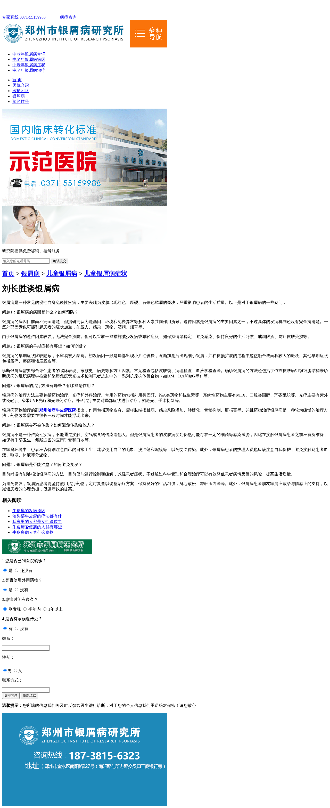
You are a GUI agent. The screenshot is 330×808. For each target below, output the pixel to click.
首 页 (17, 80)
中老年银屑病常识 (28, 54)
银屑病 (18, 96)
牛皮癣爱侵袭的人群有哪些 (37, 527)
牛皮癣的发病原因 (28, 510)
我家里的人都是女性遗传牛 (37, 521)
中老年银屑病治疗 (28, 70)
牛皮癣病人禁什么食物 (33, 532)
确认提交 (59, 261)
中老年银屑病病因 (28, 59)
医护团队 (20, 90)
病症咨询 (68, 17)
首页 (8, 273)
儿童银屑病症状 (105, 273)
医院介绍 (20, 85)
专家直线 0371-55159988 (24, 17)
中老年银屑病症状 (28, 65)
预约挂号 (20, 101)
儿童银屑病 (61, 273)
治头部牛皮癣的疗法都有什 (37, 516)
